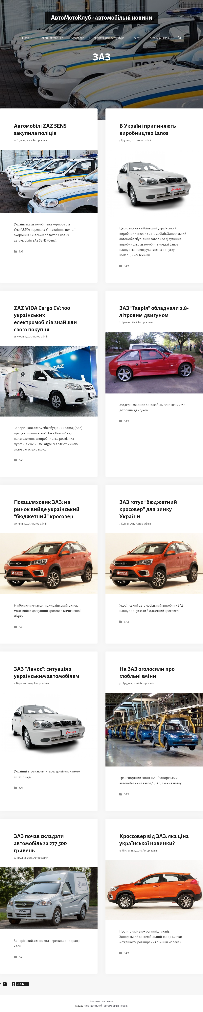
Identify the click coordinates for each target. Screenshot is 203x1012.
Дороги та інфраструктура (108, 38)
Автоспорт (77, 38)
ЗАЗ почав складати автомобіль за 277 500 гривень (40, 843)
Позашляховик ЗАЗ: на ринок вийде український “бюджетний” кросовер (46, 509)
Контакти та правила (101, 1001)
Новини (27, 38)
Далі (22, 984)
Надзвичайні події (158, 38)
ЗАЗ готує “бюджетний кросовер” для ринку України (148, 509)
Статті (135, 38)
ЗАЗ (21, 251)
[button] (179, 38)
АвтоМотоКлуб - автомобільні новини (101, 17)
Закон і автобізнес (51, 38)
